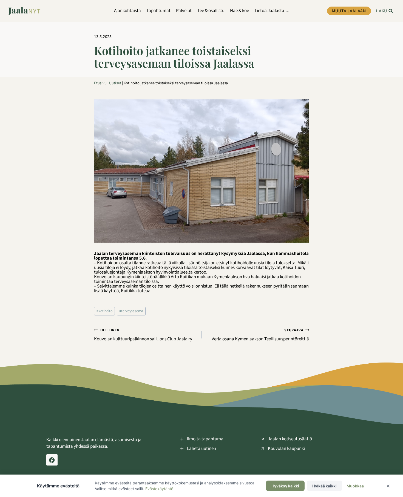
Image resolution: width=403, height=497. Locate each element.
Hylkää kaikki (324, 486)
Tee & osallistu (211, 10)
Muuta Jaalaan (349, 11)
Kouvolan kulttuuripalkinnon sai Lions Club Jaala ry (143, 334)
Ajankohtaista (127, 10)
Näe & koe (239, 10)
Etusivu (100, 83)
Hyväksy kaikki (285, 486)
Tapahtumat (158, 10)
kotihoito (104, 311)
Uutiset (115, 83)
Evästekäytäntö (159, 488)
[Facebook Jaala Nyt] (52, 460)
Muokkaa (355, 486)
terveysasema (131, 311)
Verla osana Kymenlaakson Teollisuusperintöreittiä (260, 334)
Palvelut (184, 10)
